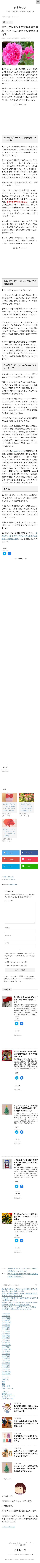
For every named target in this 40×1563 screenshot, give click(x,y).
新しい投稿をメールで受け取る (17, 965)
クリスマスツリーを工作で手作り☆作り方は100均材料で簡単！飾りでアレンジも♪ (26, 1108)
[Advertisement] (20, 119)
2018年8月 (6, 1354)
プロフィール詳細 (8, 1527)
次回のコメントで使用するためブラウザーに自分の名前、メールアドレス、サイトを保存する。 (20, 955)
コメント (9, 900)
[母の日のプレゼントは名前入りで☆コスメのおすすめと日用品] (9, 823)
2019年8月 (6, 1327)
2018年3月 (6, 1365)
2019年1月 (6, 1342)
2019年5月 (6, 1334)
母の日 (13, 879)
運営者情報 (23, 1545)
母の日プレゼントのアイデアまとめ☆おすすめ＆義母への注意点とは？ (19, 536)
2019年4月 (6, 1336)
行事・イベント (8, 876)
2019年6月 (6, 1331)
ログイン (5, 1392)
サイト (7, 943)
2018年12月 (6, 1345)
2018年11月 (6, 1347)
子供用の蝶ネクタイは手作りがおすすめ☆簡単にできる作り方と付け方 (26, 1162)
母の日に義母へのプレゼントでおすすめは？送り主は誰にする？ (26, 999)
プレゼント (7, 879)
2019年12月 (6, 1318)
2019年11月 (6, 1320)
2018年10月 (6, 1349)
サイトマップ (23, 1543)
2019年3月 (6, 1338)
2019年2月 (6, 1340)
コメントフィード (8, 1396)
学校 (3, 1382)
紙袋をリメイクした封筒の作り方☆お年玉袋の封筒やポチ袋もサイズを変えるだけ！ (26, 1453)
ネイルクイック (18, 451)
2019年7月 (6, 1329)
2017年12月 (6, 1372)
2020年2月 (6, 1316)
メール (8, 935)
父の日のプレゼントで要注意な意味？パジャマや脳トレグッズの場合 (26, 1216)
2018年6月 (6, 1358)
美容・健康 (6, 1386)
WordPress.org (7, 1398)
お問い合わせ (12, 1543)
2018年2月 (6, 1367)
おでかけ (5, 1377)
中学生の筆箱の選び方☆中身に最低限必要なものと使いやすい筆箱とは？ (26, 1423)
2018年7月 (6, 1356)
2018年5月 (6, 1360)
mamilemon (12, 884)
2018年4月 (6, 1363)
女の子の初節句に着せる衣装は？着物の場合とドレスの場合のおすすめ (26, 1054)
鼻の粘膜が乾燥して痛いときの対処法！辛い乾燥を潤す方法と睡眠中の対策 (26, 1408)
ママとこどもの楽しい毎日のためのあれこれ (20, 1554)
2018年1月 (6, 1369)
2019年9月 (6, 1325)
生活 (3, 1384)
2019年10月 (6, 1322)
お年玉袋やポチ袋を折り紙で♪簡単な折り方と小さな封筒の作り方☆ (26, 1438)
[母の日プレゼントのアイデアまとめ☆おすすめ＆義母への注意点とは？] (26, 797)
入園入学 (5, 1379)
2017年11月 (6, 1374)
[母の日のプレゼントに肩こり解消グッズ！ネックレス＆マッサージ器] (9, 797)
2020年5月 (6, 1313)
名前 (7, 928)
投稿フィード (7, 1394)
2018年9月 (6, 1351)
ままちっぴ (20, 7)
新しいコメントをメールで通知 (17, 962)
